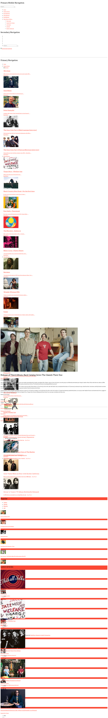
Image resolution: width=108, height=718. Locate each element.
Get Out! (8, 26)
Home (5, 9)
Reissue (31, 404)
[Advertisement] (27, 53)
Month (6, 506)
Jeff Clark (3, 378)
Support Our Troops (10, 23)
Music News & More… (8, 19)
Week (5, 504)
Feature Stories (7, 11)
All (4, 508)
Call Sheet (8, 25)
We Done (3, 591)
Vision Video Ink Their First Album (11, 650)
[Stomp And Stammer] (6, 48)
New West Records (21, 404)
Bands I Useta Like (10, 28)
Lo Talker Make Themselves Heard (10, 680)
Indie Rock (15, 404)
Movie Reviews (7, 15)
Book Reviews (6, 17)
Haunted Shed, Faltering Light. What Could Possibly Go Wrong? (19, 710)
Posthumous (27, 404)
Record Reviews (7, 13)
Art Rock (2, 404)
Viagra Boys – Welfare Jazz (8, 621)
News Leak (8, 21)
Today (5, 502)
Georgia (11, 404)
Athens (5, 404)
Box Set (8, 404)
